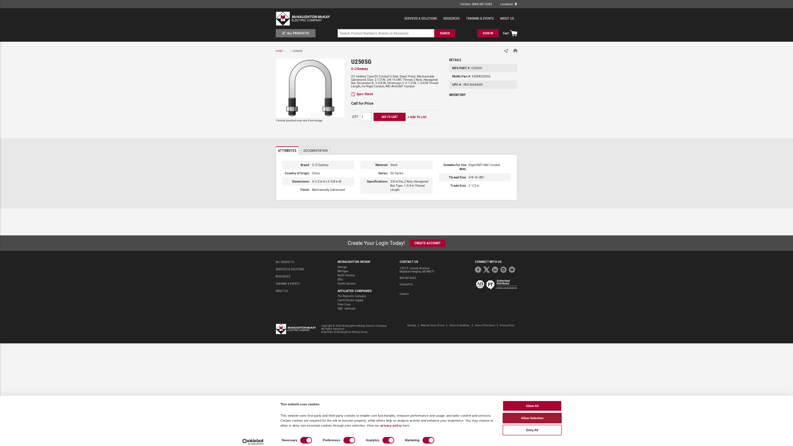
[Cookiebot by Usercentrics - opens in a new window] (253, 442)
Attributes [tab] (287, 151)
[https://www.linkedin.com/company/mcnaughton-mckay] (496, 269)
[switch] (349, 440)
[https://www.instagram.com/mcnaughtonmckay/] (504, 269)
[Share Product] (506, 51)
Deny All (532, 430)
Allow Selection (532, 418)
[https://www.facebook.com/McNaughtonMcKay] (479, 269)
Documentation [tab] (315, 151)
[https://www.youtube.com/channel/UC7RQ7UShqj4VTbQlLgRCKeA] (513, 269)
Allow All (532, 406)
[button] (422, 18)
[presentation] (287, 150)
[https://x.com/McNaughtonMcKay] (487, 269)
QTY (355, 117)
